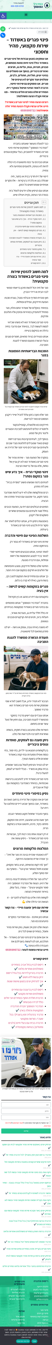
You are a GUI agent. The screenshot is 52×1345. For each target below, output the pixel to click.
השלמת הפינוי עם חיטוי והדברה (28, 226)
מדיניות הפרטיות (23, 1341)
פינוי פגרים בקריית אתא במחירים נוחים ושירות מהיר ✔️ (27, 1248)
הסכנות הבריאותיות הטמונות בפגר (27, 215)
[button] (3, 16)
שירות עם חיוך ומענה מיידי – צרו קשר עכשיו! (28, 258)
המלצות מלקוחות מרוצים (31, 252)
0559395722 (28, 110)
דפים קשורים (36, 263)
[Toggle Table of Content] (43, 202)
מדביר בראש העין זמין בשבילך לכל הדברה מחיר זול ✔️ (27, 1154)
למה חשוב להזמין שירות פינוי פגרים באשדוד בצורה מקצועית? (26, 209)
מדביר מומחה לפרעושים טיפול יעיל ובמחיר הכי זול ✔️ (27, 1241)
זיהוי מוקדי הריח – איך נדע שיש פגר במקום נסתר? (26, 221)
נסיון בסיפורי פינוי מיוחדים (31, 249)
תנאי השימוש (18, 1122)
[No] (48, 1336)
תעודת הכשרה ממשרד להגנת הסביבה (25, 237)
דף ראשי (45, 28)
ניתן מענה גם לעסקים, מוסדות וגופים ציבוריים (26, 243)
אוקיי (34, 1341)
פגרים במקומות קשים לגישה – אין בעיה (28, 232)
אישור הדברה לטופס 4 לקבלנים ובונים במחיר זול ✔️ (28, 1193)
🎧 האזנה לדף (42, 32)
